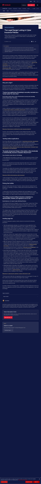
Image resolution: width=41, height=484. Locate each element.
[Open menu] (37, 5)
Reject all (36, 481)
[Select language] (34, 1)
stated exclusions (16, 269)
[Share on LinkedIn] (32, 41)
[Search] (37, 1)
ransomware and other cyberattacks (30, 141)
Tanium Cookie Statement (22, 479)
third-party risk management (29, 247)
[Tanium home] (6, 5)
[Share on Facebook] (35, 41)
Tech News (24, 8)
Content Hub (4, 8)
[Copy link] (30, 41)
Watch (39, 8)
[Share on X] (34, 41)
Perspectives (15, 8)
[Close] (39, 479)
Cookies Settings (4, 481)
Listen (34, 8)
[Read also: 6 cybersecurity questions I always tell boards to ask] (16, 273)
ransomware (5, 65)
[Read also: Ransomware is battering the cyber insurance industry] (16, 129)
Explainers (10, 8)
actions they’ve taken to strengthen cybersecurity (15, 109)
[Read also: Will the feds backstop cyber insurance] (13, 175)
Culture (28, 8)
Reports (20, 8)
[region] (20, 480)
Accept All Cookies (29, 481)
